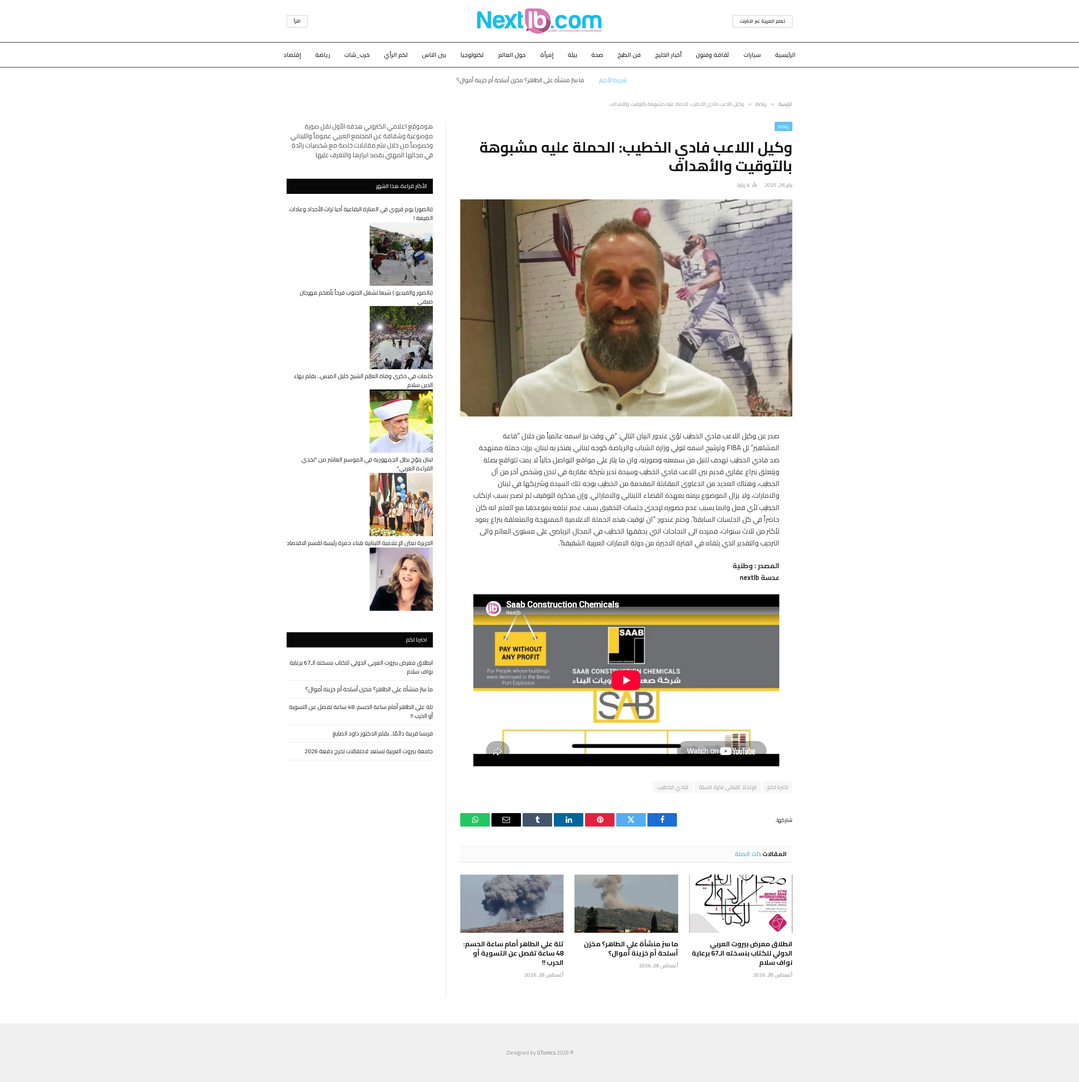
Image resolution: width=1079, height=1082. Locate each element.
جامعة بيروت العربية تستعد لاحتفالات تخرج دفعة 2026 (368, 751)
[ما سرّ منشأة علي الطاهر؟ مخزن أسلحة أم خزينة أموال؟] (626, 904)
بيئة (572, 54)
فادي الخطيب (672, 787)
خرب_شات (357, 54)
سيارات (752, 54)
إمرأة (546, 54)
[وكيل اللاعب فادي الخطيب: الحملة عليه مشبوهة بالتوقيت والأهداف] (626, 307)
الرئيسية (785, 54)
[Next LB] (539, 21)
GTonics (546, 1052)
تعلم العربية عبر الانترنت (762, 21)
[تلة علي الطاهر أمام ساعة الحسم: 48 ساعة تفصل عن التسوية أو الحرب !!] (512, 904)
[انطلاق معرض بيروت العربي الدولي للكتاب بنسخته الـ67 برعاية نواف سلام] (740, 904)
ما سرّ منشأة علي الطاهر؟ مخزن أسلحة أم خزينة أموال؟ (520, 80)
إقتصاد (292, 54)
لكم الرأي (396, 54)
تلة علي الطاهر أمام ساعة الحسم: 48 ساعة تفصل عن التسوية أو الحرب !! (513, 953)
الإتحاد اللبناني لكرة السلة (727, 787)
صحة (597, 54)
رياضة (322, 54)
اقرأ (297, 21)
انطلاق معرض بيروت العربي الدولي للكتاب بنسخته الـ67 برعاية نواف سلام (742, 953)
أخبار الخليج (668, 54)
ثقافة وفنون (712, 54)
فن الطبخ (629, 54)
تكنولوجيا (472, 54)
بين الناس (434, 54)
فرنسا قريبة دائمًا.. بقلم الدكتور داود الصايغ (383, 733)
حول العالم (512, 54)
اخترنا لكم (777, 787)
